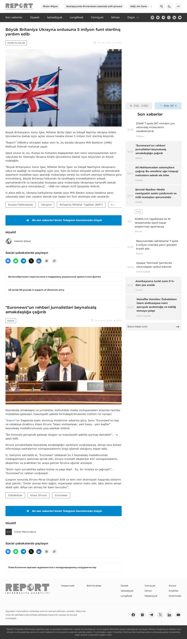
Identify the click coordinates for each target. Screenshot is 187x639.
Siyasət (124, 585)
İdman (148, 590)
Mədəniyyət (151, 595)
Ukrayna (46, 204)
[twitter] (169, 17)
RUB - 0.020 (140, 105)
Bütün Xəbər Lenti (137, 326)
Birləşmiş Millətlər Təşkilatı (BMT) (81, 204)
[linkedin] (174, 17)
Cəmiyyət (150, 585)
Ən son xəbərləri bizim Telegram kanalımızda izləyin (67, 220)
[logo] (19, 6)
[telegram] (163, 17)
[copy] (54, 260)
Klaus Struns (38, 495)
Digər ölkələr (16, 43)
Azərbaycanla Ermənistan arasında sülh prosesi (94, 6)
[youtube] (180, 17)
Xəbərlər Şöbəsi (22, 241)
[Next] (149, 6)
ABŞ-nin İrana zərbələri (144, 6)
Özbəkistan (15, 495)
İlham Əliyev (50, 6)
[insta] (158, 17)
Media (10, 321)
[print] (46, 260)
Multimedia (175, 595)
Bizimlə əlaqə (94, 585)
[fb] (152, 17)
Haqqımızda (67, 585)
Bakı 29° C (170, 105)
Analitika (173, 590)
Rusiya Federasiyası (20, 204)
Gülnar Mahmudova (25, 531)
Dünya (172, 585)
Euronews (61, 495)
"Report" (10, 420)
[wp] (15, 260)
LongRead (126, 595)
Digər (131, 17)
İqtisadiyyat (127, 590)
